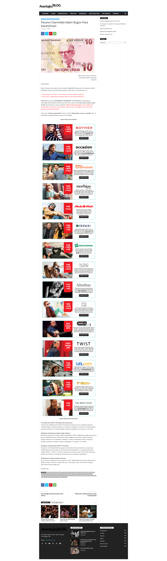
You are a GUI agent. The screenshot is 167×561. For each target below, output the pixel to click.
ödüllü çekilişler (65, 475)
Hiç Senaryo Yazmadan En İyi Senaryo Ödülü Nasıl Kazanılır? (113, 24)
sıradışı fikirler (53, 477)
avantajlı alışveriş (74, 472)
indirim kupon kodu (59, 474)
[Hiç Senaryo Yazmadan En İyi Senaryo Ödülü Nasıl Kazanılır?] (74, 542)
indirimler (76, 474)
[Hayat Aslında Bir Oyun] (74, 550)
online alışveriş (83, 475)
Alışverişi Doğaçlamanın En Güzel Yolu (110, 21)
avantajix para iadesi (57, 472)
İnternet (116, 13)
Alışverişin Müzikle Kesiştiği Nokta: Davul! (67, 520)
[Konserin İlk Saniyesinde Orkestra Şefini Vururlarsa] (49, 511)
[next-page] (96, 502)
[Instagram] (46, 543)
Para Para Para (94, 13)
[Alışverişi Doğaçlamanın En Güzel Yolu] (74, 534)
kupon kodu (57, 475)
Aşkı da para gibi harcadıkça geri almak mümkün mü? (87, 520)
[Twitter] (46, 33)
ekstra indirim (83, 472)
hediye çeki (44, 474)
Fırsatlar (73, 13)
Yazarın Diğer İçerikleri (56, 502)
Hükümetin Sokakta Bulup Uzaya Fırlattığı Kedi (86, 494)
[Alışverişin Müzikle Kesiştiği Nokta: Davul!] (68, 511)
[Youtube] (60, 543)
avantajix (49, 472)
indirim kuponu (69, 474)
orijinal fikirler (92, 475)
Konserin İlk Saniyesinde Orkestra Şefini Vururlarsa (48, 520)
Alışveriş (45, 13)
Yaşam (53, 13)
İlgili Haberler (45, 502)
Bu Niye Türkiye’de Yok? (106, 34)
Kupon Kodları (103, 546)
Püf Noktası (106, 13)
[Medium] (50, 543)
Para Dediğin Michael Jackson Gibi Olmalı (52, 494)
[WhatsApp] (54, 33)
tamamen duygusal (62, 477)
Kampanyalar (62, 13)
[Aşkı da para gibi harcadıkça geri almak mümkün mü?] (88, 511)
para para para (45, 477)
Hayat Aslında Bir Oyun (106, 28)
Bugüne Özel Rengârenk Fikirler (108, 31)
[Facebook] (42, 33)
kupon (43, 475)
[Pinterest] (50, 33)
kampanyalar (89, 474)
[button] (125, 13)
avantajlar (66, 472)
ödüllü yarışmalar (74, 475)
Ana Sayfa (43, 17)
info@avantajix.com (50, 540)
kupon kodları (49, 475)
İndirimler (82, 13)
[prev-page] (94, 502)
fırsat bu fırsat (91, 472)
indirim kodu (51, 474)
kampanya (82, 474)
